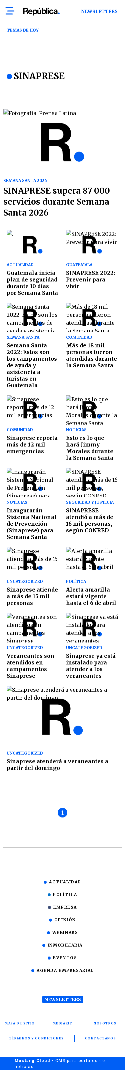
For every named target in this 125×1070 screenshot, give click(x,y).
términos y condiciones (36, 1038)
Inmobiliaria (65, 945)
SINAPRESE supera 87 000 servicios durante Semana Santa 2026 (56, 202)
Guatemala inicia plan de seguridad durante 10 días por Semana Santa (32, 282)
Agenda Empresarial (65, 970)
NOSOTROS (105, 1023)
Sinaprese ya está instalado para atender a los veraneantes (91, 665)
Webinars (65, 932)
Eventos (65, 957)
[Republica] (41, 12)
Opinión (65, 919)
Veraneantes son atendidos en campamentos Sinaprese (30, 665)
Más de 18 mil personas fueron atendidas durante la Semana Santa (91, 355)
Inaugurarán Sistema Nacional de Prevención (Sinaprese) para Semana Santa (32, 523)
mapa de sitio (20, 1023)
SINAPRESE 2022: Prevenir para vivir (90, 279)
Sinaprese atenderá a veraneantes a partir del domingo (57, 764)
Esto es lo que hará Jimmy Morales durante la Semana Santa (89, 448)
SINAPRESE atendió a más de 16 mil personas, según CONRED (89, 520)
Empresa (65, 907)
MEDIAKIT (63, 1023)
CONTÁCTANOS (100, 1038)
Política (65, 894)
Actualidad (65, 881)
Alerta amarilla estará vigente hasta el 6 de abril (91, 596)
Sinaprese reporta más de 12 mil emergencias (32, 444)
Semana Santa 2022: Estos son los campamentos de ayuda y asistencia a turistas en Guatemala (32, 365)
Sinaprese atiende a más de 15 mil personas (32, 596)
